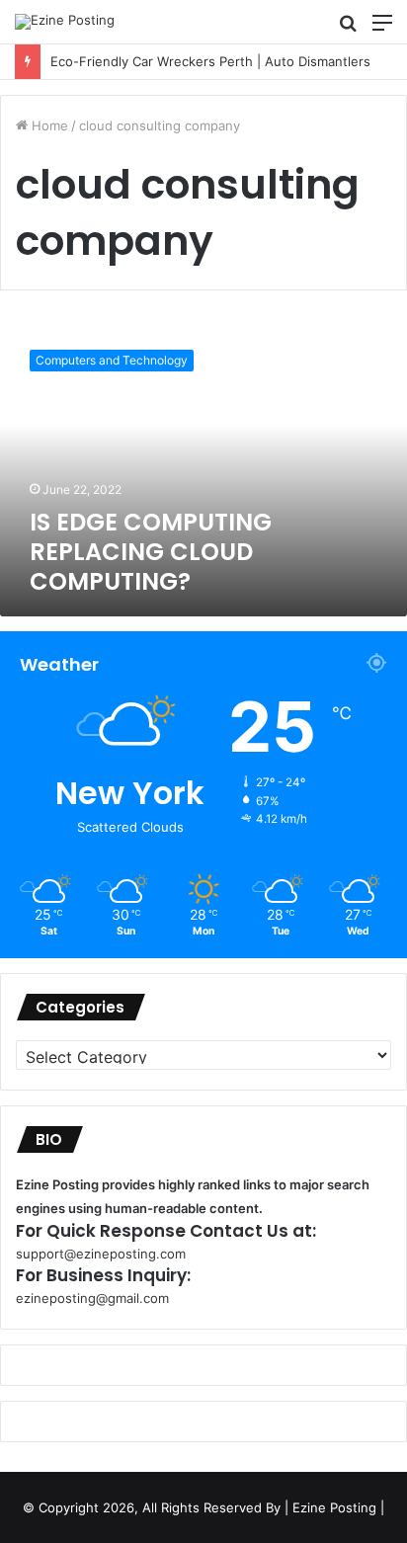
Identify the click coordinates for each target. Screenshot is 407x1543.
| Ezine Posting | (334, 1507)
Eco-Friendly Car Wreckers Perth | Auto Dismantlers (202, 61)
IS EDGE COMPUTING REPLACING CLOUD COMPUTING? (151, 552)
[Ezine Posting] (65, 22)
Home (48, 125)
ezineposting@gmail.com (92, 1298)
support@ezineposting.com (101, 1253)
